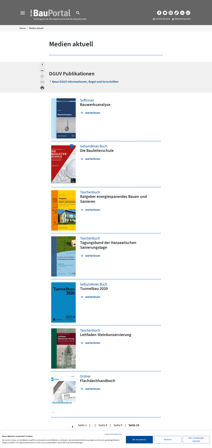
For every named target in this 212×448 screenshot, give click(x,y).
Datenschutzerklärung (113, 434)
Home (22, 28)
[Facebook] (159, 13)
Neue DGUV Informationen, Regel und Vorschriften (85, 82)
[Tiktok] (176, 13)
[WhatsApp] (188, 13)
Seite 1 (82, 425)
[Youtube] (165, 13)
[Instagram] (171, 13)
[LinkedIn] (182, 13)
